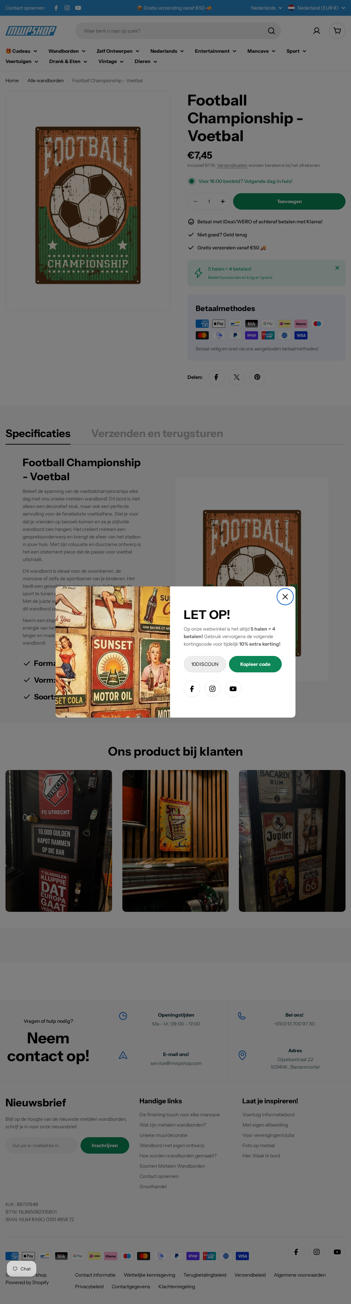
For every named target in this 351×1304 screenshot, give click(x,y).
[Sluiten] (285, 597)
